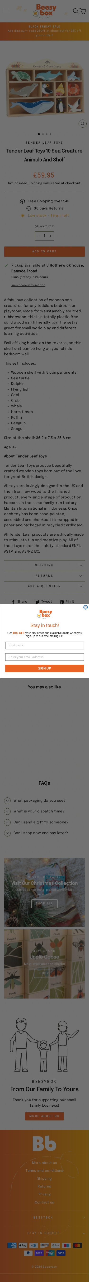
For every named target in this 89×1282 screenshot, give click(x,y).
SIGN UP (44, 668)
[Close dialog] (86, 607)
